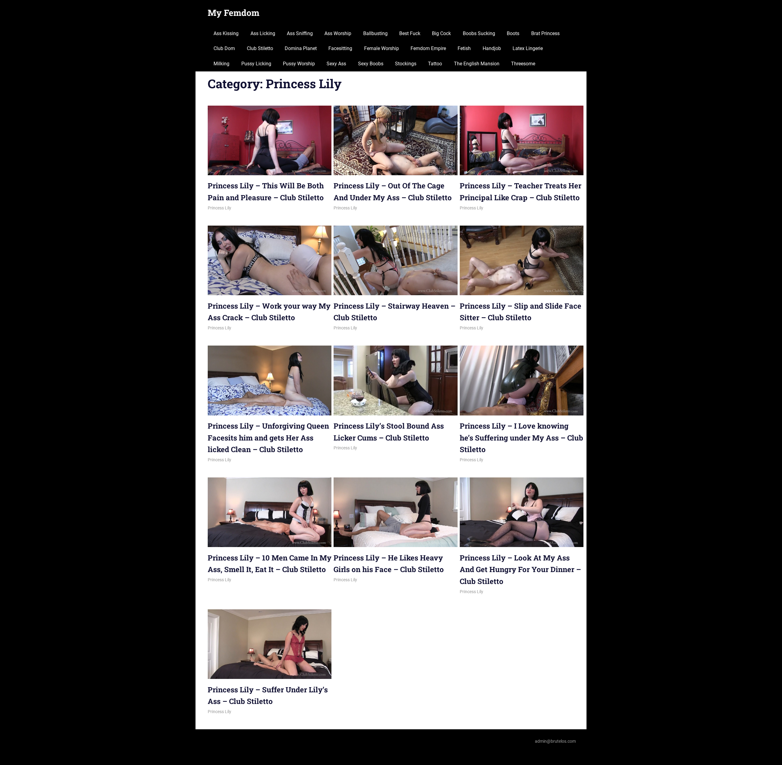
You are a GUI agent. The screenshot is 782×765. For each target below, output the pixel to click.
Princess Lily (219, 207)
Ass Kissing (226, 33)
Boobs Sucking (479, 33)
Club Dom (224, 48)
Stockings (405, 64)
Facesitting (340, 48)
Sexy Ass (336, 64)
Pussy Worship (299, 64)
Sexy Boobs (370, 64)
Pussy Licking (256, 64)
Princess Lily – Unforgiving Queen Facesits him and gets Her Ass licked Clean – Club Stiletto (268, 437)
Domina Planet (301, 48)
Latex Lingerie (528, 48)
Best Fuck (409, 33)
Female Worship (381, 48)
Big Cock (441, 33)
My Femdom (233, 12)
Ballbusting (375, 33)
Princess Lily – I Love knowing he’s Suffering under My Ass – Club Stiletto (521, 437)
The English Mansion (476, 64)
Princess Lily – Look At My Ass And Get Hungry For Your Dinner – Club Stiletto (520, 569)
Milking (221, 64)
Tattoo (435, 64)
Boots (513, 33)
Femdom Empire (428, 48)
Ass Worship (337, 33)
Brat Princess (545, 33)
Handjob (492, 48)
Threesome (523, 64)
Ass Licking (262, 33)
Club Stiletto (260, 48)
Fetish (464, 48)
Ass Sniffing (300, 33)
